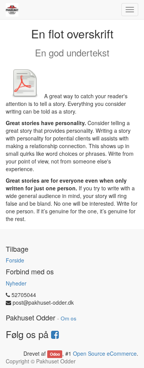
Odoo (55, 354)
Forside (15, 260)
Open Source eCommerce (105, 353)
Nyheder (16, 283)
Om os (68, 318)
